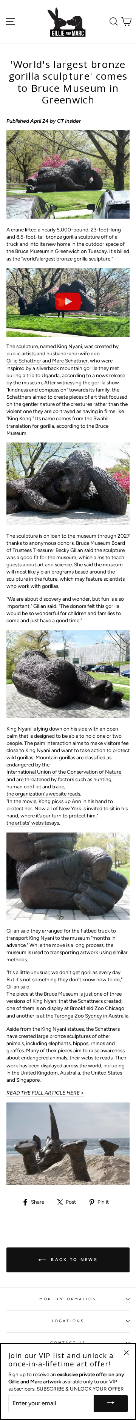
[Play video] (68, 302)
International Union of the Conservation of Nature (63, 772)
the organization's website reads (43, 794)
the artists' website (27, 823)
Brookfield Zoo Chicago (97, 1008)
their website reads (91, 1058)
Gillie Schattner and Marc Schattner (47, 361)
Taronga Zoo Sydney (78, 1016)
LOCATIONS (68, 1320)
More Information (68, 1299)
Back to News (73, 1259)
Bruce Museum (32, 251)
